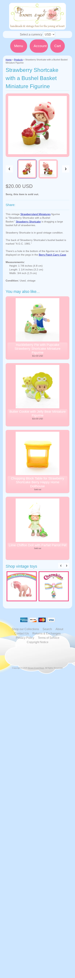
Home (9, 60)
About (59, 629)
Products (18, 60)
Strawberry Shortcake (28, 221)
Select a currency (31, 34)
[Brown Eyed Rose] (37, 27)
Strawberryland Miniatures (35, 214)
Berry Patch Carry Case (52, 254)
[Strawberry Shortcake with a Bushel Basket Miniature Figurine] (27, 168)
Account (40, 46)
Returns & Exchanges (46, 633)
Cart (57, 46)
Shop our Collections (25, 629)
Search (47, 629)
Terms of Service (48, 637)
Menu (18, 46)
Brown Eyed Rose (36, 668)
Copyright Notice (37, 642)
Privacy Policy (25, 637)
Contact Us (21, 633)
